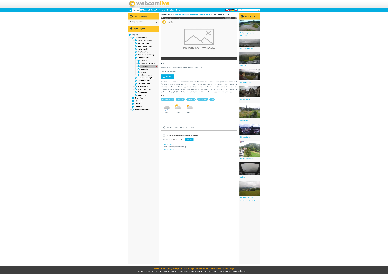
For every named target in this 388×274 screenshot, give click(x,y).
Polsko (137, 104)
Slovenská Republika (142, 109)
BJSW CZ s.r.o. (211, 271)
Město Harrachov (246, 159)
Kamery (136, 10)
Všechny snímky (168, 144)
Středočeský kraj (144, 89)
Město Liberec (245, 99)
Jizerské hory (145, 66)
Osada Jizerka (245, 120)
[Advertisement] (236, 4)
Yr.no (248, 271)
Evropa (212, 99)
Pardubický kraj (144, 84)
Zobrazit (189, 140)
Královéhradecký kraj (146, 55)
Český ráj (144, 61)
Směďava (243, 65)
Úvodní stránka (159, 269)
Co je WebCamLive (158, 10)
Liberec (143, 72)
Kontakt (178, 10)
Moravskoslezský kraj (146, 78)
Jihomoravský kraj (145, 46)
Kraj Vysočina (143, 52)
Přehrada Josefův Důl (200, 14)
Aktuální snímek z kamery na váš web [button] (178, 127)
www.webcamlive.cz (171, 271)
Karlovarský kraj (144, 49)
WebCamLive (149, 4)
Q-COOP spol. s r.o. (197, 271)
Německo (138, 101)
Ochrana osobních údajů (225, 269)
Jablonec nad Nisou (148, 63)
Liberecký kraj (143, 58)
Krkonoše (144, 69)
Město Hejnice (245, 82)
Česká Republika (141, 37)
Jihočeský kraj (143, 43)
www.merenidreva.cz (232, 271)
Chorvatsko (139, 98)
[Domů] (130, 10)
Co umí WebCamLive (200, 269)
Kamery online (172, 269)
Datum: (165, 140)
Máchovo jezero (146, 75)
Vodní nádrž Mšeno (247, 49)
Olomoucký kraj (144, 81)
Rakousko (138, 107)
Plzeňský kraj (143, 86)
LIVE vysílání (145, 10)
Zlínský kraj (142, 95)
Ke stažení (170, 10)
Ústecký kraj (142, 92)
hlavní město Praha (145, 40)
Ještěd (242, 177)
